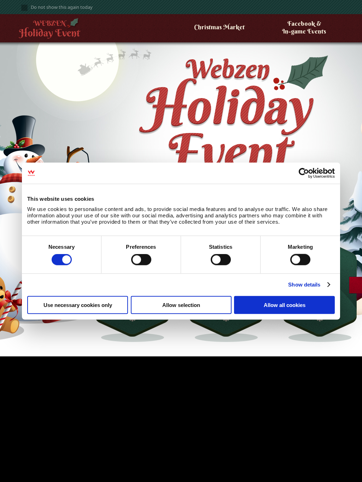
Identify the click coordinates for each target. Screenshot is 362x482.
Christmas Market (219, 27)
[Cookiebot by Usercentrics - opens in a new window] (304, 173)
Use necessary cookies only (77, 305)
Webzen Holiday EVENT (58, 30)
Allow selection (181, 305)
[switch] (141, 259)
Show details (304, 285)
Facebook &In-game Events (304, 27)
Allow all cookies (284, 305)
